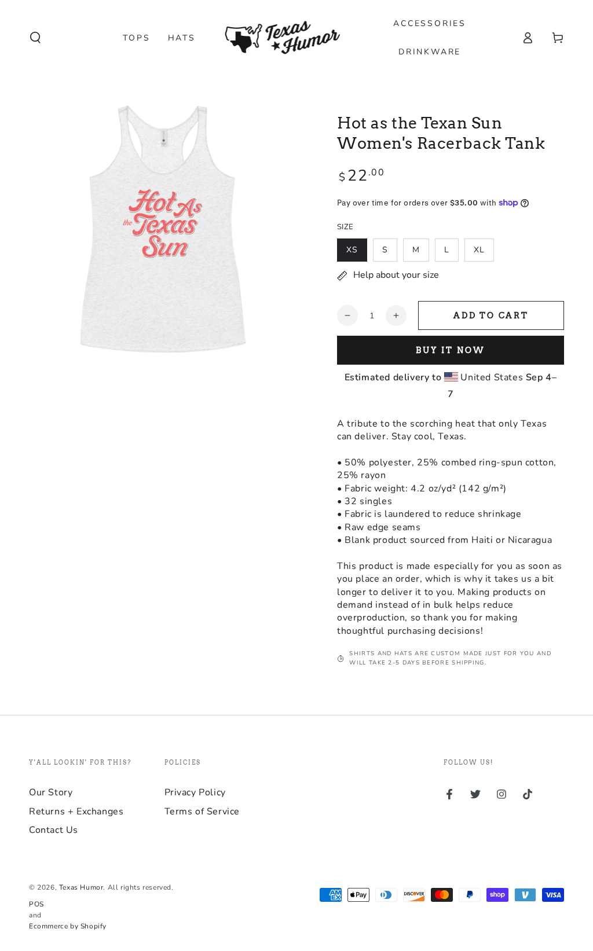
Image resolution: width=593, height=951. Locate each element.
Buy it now (450, 350)
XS (352, 249)
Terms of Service (202, 811)
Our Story (50, 792)
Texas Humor (81, 887)
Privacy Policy (195, 792)
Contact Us (53, 830)
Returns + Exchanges (76, 811)
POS (36, 904)
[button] (35, 37)
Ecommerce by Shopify (68, 926)
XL (479, 249)
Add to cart (491, 315)
